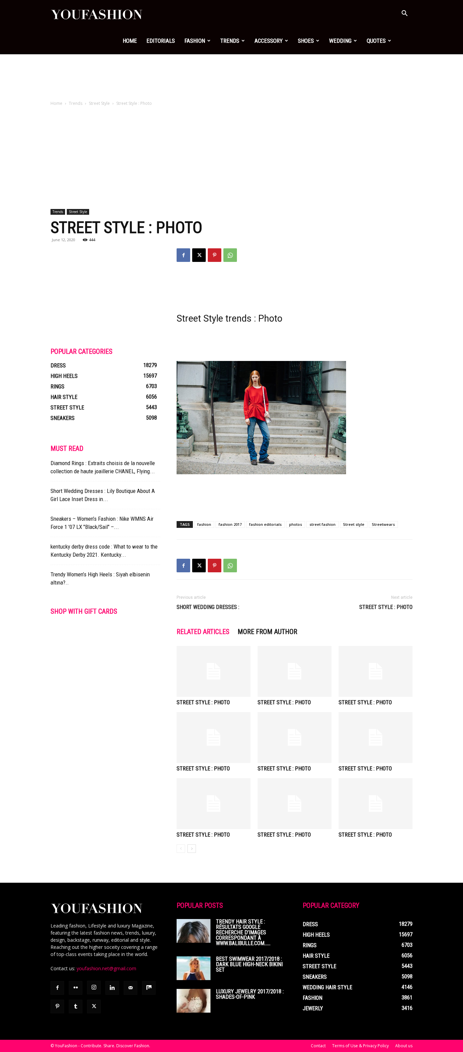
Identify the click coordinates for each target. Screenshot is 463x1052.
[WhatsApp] (230, 255)
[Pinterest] (214, 255)
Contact (318, 1046)
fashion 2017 (230, 524)
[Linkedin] (112, 988)
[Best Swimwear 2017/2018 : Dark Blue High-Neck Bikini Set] (193, 968)
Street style (353, 524)
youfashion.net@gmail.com (106, 968)
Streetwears (383, 524)
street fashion (322, 524)
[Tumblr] (75, 1006)
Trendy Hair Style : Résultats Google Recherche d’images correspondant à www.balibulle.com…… (243, 932)
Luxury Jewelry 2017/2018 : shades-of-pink (250, 994)
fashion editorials (265, 524)
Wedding (340, 40)
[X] (199, 255)
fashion (204, 524)
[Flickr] (75, 988)
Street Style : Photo (385, 607)
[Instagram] (94, 987)
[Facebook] (183, 255)
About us (403, 1046)
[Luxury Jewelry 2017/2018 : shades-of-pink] (193, 1001)
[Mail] (130, 988)
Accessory (269, 40)
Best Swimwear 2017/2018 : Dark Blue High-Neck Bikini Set (249, 964)
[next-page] (191, 848)
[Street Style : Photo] (213, 671)
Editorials (160, 40)
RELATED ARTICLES (203, 632)
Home (130, 40)
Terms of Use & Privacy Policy (360, 1046)
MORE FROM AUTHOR (267, 632)
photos (295, 524)
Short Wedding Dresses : (208, 607)
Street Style (99, 103)
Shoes (306, 40)
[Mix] (149, 988)
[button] (404, 14)
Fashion (194, 40)
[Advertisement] (231, 77)
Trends (229, 40)
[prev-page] (181, 848)
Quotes (376, 40)
